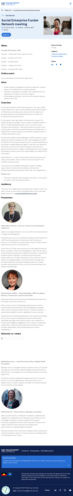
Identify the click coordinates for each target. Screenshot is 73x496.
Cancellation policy (47, 451)
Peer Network (10, 15)
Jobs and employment (59, 54)
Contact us (25, 451)
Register (6, 35)
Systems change (57, 56)
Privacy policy (34, 451)
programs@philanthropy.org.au (26, 194)
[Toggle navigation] (70, 4)
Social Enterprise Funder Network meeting (26, 10)
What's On (8, 10)
